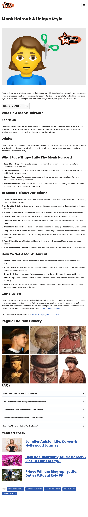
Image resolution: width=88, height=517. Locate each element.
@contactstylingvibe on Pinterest (46, 314)
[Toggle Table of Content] (25, 106)
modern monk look (52, 489)
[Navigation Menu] (83, 5)
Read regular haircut (51, 308)
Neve (4, 514)
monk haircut (69, 489)
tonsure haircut (9, 493)
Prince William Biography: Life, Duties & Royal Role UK (51, 473)
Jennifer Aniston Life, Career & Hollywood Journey (51, 443)
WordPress (22, 514)
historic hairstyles (34, 489)
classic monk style (15, 489)
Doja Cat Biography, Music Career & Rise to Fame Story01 (55, 459)
